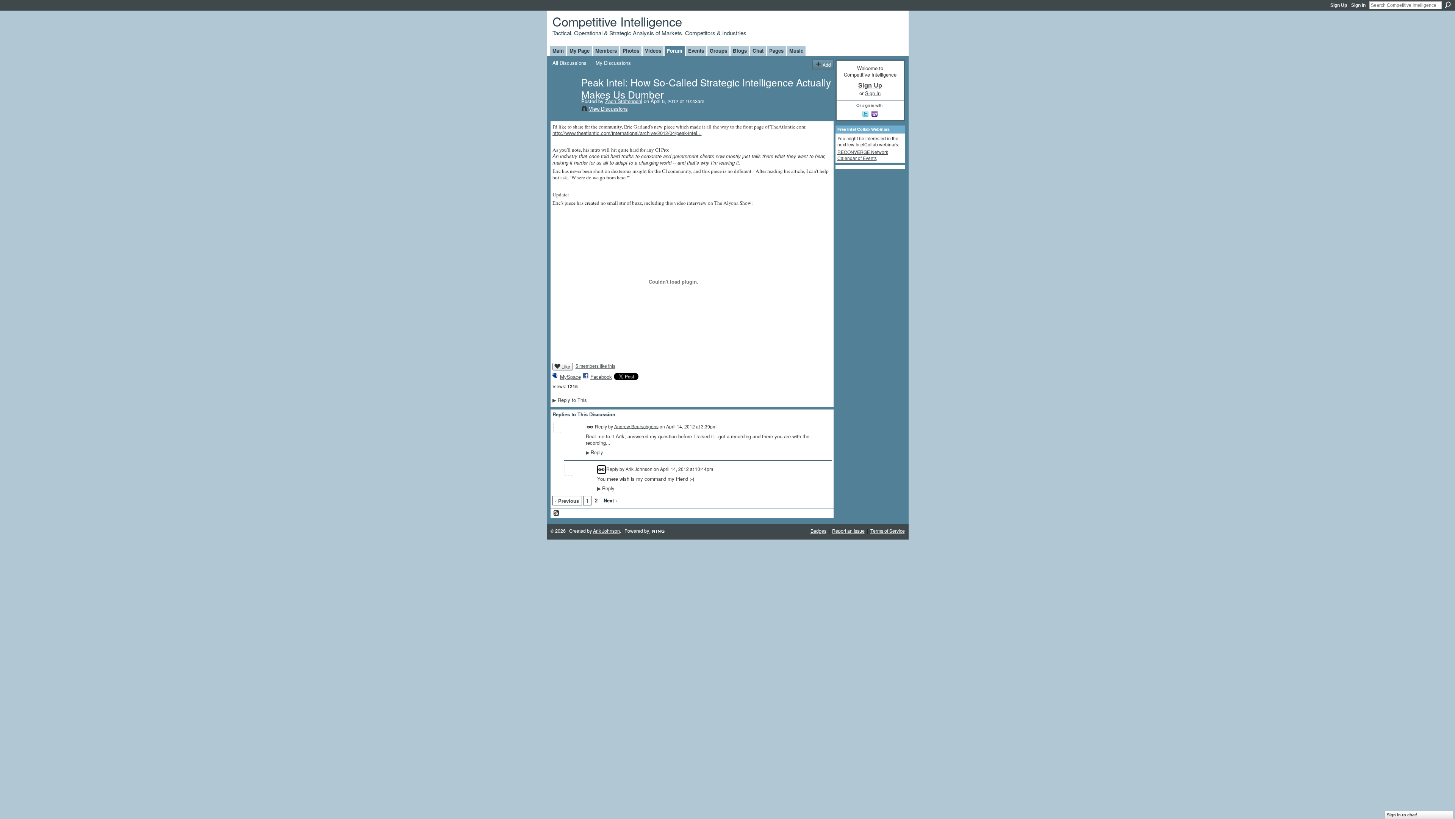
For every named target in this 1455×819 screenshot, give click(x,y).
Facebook (601, 376)
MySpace (570, 376)
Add (827, 64)
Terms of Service (887, 530)
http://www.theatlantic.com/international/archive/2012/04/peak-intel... (627, 132)
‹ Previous (567, 500)
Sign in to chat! (1402, 815)
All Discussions (569, 62)
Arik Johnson (639, 468)
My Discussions (613, 62)
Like (566, 366)
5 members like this (595, 365)
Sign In (1358, 5)
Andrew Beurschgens (636, 426)
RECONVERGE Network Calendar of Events (862, 155)
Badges (818, 530)
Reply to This (569, 399)
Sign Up (1338, 5)
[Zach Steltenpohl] (564, 98)
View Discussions (608, 108)
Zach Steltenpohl (623, 101)
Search (1448, 5)
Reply (594, 452)
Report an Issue (848, 530)
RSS (556, 513)
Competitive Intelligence (617, 21)
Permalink (590, 427)
